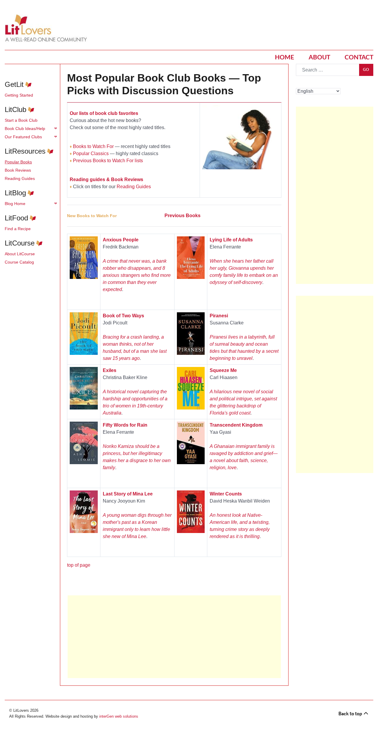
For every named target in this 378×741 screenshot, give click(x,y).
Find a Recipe (18, 228)
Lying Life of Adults (231, 239)
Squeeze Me (223, 370)
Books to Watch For (93, 146)
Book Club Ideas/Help (25, 128)
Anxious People (121, 239)
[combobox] (327, 70)
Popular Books (18, 162)
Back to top (350, 713)
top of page (78, 565)
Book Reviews (18, 170)
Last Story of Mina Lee (128, 493)
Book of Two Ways (123, 315)
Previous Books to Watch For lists (108, 160)
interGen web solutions (118, 716)
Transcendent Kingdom (236, 425)
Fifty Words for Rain (125, 425)
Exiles (109, 370)
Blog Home (15, 203)
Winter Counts (226, 493)
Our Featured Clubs (23, 136)
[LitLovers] (47, 28)
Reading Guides (20, 178)
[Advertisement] (174, 636)
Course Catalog (19, 262)
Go (366, 69)
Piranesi (219, 315)
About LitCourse (20, 253)
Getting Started (19, 95)
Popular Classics (91, 153)
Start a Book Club (21, 120)
